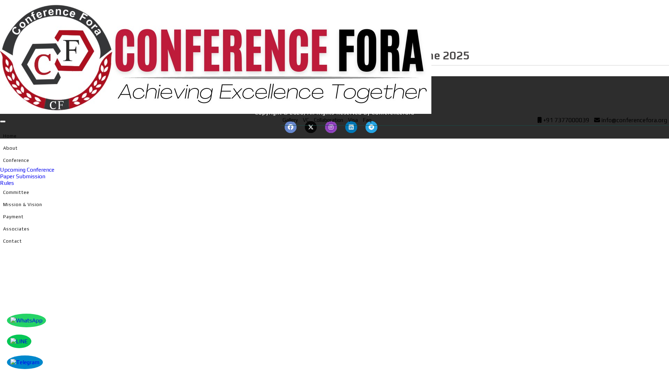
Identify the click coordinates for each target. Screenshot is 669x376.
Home (10, 136)
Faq (367, 120)
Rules (7, 183)
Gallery (290, 120)
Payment (13, 216)
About (10, 148)
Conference (16, 160)
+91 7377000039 (565, 120)
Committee (16, 192)
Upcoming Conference (27, 169)
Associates (16, 229)
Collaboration (328, 120)
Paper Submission (22, 176)
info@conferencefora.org (634, 120)
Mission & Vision (22, 204)
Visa (353, 120)
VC (306, 120)
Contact (12, 241)
